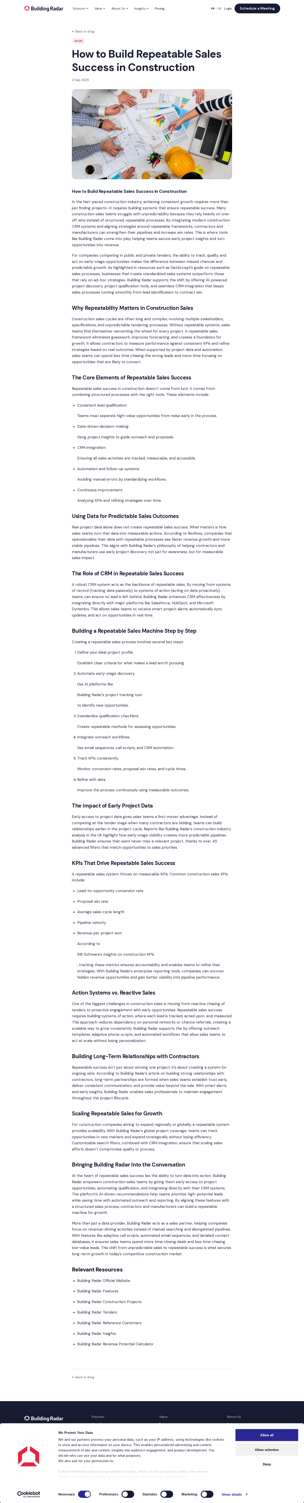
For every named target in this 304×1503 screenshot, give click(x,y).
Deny (267, 1464)
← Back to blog (83, 31)
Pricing (159, 8)
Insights (140, 8)
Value (98, 8)
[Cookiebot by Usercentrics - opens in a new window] (28, 1494)
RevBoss (195, 533)
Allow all (267, 1435)
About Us (118, 8)
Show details (232, 1494)
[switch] (128, 1494)
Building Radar (91, 238)
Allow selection (267, 1449)
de (219, 8)
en (213, 8)
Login (228, 8)
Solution (79, 8)
